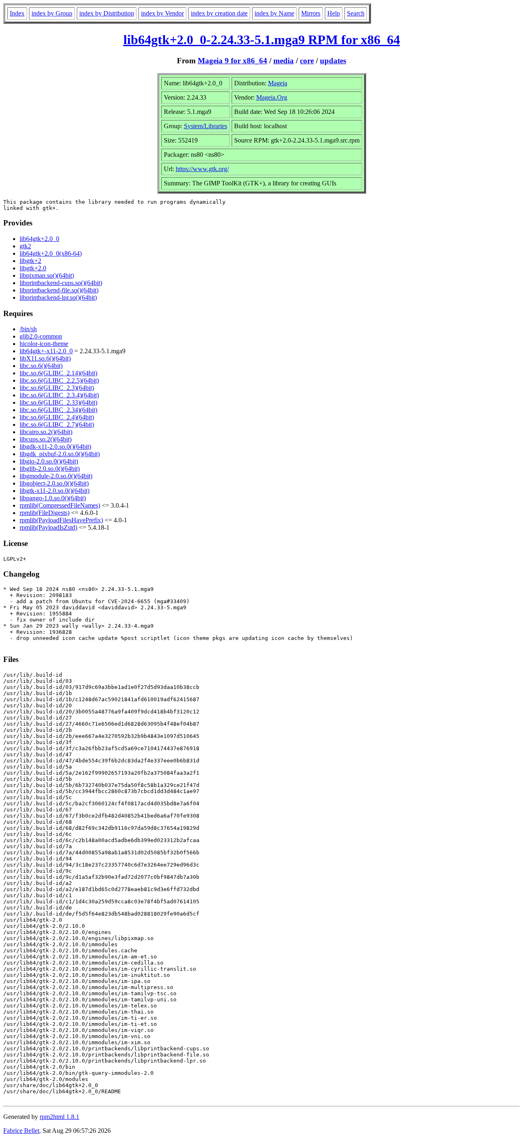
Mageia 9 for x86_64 (232, 60)
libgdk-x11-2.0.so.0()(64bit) (55, 446)
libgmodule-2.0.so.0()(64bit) (56, 475)
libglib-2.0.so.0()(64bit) (50, 468)
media (283, 60)
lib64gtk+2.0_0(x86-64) (51, 253)
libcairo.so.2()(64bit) (46, 431)
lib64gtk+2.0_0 (39, 238)
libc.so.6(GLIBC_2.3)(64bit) (57, 387)
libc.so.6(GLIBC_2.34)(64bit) (58, 409)
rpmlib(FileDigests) (44, 512)
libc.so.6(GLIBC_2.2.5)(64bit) (59, 380)
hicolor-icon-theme (44, 343)
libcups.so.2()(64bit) (46, 439)
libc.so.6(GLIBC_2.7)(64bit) (57, 424)
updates (333, 60)
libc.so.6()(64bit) (41, 365)
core (307, 60)
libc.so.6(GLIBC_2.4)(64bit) (57, 417)
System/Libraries (205, 126)
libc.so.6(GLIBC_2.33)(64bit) (58, 402)
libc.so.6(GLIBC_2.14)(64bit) (58, 373)
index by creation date (219, 13)
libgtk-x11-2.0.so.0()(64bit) (54, 490)
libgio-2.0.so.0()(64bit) (49, 461)
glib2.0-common (41, 336)
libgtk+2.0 (33, 268)
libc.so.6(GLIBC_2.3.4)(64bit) (59, 395)
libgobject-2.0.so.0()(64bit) (54, 483)
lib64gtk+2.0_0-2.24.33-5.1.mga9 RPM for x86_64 (261, 39)
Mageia (277, 83)
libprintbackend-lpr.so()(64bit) (58, 297)
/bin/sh (28, 328)
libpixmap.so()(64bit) (47, 275)
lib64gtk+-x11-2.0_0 (46, 351)
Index (17, 13)
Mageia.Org (271, 97)
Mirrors (310, 13)
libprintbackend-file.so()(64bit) (59, 290)
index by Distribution (106, 13)
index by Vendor (162, 13)
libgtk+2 (30, 260)
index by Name (274, 13)
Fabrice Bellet (21, 1130)
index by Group (51, 13)
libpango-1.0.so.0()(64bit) (53, 498)
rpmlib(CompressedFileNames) (60, 505)
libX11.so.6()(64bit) (45, 358)
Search (355, 13)
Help (333, 13)
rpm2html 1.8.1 (59, 1116)
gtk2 (25, 246)
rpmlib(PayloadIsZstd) (48, 527)
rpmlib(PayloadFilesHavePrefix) (61, 520)
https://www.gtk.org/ (202, 168)
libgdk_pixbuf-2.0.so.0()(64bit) (60, 453)
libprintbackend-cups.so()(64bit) (61, 282)
